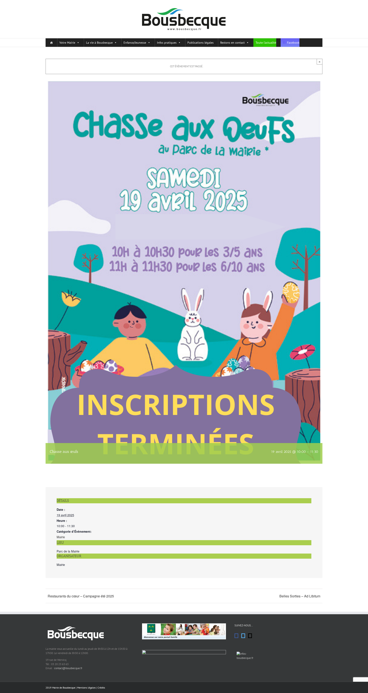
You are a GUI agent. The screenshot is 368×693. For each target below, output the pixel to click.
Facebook (293, 42)
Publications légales (200, 42)
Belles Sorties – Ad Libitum (299, 596)
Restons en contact (232, 42)
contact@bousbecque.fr (68, 668)
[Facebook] (236, 635)
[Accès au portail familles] (184, 625)
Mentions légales (86, 687)
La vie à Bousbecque (99, 42)
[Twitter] (243, 635)
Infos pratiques (167, 42)
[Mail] (250, 635)
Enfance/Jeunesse (135, 42)
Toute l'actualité (266, 42)
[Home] (50, 42)
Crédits (101, 687)
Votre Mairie (67, 42)
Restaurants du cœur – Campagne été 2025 (81, 596)
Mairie (61, 537)
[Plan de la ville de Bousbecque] (184, 652)
